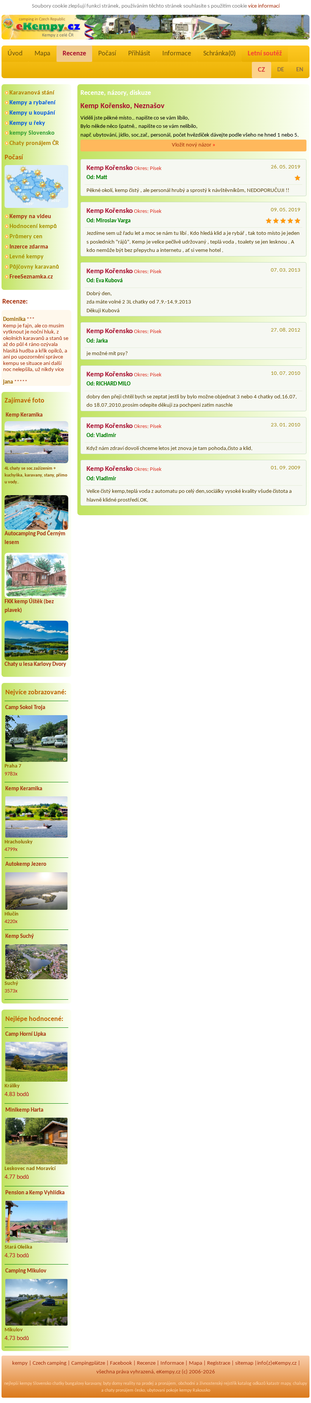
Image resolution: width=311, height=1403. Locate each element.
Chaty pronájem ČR (34, 143)
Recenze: (15, 301)
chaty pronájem (119, 1390)
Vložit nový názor (193, 145)
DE (280, 70)
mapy (286, 1383)
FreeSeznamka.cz (31, 277)
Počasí (107, 53)
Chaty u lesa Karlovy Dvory (35, 664)
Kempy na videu (30, 217)
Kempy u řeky (27, 123)
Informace (176, 53)
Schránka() (219, 53)
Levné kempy (26, 257)
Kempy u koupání (32, 113)
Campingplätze (88, 1363)
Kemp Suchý (19, 936)
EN (299, 70)
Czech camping (49, 1363)
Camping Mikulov (25, 1271)
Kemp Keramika (24, 415)
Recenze (74, 53)
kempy (20, 1363)
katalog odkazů (251, 1383)
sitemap (244, 1363)
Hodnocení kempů (33, 226)
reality (129, 1383)
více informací (264, 6)
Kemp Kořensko (109, 168)
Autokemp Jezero (25, 864)
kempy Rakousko (194, 1390)
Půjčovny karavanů (34, 267)
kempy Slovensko (32, 133)
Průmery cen (25, 237)
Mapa (42, 53)
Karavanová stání (31, 93)
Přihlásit (139, 53)
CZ (261, 70)
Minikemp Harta (24, 1110)
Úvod (15, 53)
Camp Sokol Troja (25, 708)
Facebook (121, 1363)
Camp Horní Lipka (25, 1034)
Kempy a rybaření (32, 103)
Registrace (218, 1363)
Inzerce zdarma (28, 247)
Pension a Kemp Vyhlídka (34, 1193)
